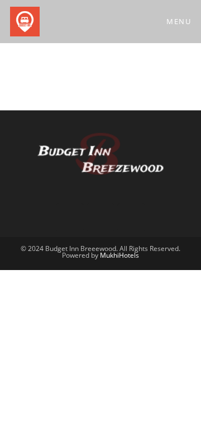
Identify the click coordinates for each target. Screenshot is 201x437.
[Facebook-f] (70, 217)
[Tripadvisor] (100, 217)
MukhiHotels (119, 255)
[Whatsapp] (131, 217)
